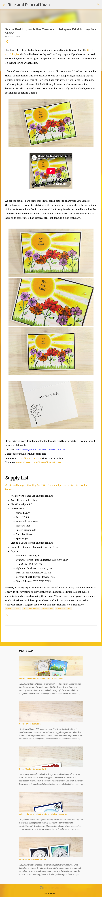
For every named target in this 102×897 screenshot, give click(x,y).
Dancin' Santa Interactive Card (32, 769)
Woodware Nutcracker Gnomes (32, 859)
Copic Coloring (13, 609)
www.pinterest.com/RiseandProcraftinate (38, 462)
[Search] (55, 4)
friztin (57, 893)
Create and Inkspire (31, 609)
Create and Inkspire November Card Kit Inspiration (41, 679)
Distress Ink (47, 609)
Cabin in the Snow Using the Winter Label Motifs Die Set (43, 814)
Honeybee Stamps (63, 609)
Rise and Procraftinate (29, 4)
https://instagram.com (29, 458)
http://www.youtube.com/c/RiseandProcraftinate (40, 449)
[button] (6, 42)
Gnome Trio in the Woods (30, 724)
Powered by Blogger (52, 888)
